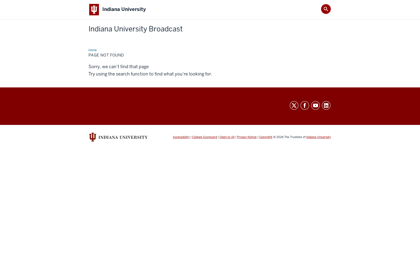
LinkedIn (326, 105)
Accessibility (181, 137)
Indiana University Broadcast (135, 29)
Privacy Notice (247, 137)
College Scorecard (204, 137)
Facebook (304, 105)
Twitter (294, 105)
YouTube (315, 105)
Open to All (227, 137)
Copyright (265, 137)
